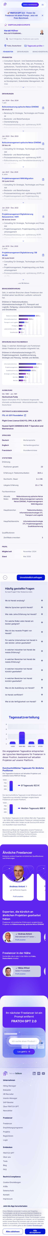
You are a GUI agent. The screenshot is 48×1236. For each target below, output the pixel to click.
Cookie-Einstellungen (12, 1182)
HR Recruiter (8, 1094)
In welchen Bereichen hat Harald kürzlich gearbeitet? (18, 679)
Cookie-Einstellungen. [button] (35, 1225)
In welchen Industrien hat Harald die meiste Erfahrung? (20, 651)
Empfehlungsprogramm (13, 1127)
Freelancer (7, 1123)
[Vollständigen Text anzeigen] (23, 131)
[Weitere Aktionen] (5, 577)
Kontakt (6, 1195)
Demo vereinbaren (30, 5)
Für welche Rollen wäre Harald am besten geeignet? (19, 622)
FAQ (5, 1169)
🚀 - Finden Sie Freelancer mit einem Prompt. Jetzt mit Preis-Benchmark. (21, 15)
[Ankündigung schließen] (42, 15)
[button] (34, 46)
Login (5, 1140)
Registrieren (8, 1136)
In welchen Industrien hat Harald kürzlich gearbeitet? (18, 670)
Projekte (6, 1132)
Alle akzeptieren (35, 1231)
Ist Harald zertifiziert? (14, 695)
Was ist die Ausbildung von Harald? (19, 688)
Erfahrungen (23, 52)
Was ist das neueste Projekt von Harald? (18, 631)
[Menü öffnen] (42, 5)
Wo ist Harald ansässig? (15, 600)
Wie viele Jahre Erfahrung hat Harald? (21, 614)
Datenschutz (8, 1190)
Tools (5, 1161)
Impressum (8, 1199)
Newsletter (7, 1110)
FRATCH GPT (8, 1153)
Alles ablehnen (13, 1231)
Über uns (7, 1157)
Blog (5, 1165)
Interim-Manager (10, 1098)
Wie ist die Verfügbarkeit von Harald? (20, 701)
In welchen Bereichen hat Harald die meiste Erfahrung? (20, 660)
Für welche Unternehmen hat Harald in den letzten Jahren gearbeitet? (21, 641)
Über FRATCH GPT (11, 1106)
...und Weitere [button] (23, 283)
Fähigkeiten (8, 52)
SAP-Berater (8, 1102)
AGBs (5, 1186)
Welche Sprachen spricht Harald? (19, 607)
